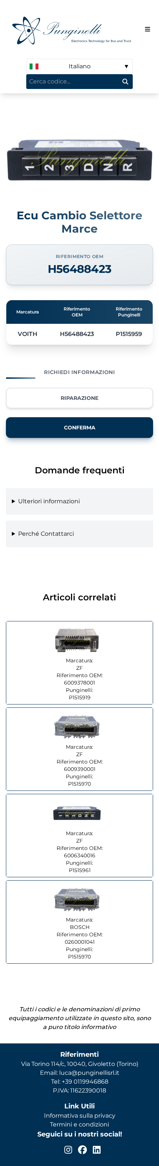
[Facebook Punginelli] (82, 1149)
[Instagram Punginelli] (68, 1149)
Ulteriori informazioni (49, 501)
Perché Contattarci (46, 533)
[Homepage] (74, 29)
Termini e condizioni (79, 1124)
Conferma (79, 427)
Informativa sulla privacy (79, 1115)
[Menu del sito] (147, 29)
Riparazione (79, 398)
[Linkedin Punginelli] (97, 1149)
